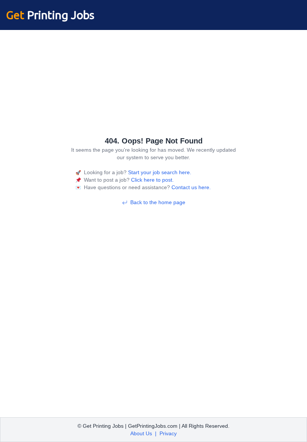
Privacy (168, 433)
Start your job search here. (159, 172)
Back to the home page (157, 202)
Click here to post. (152, 180)
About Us (141, 433)
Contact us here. (190, 187)
